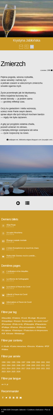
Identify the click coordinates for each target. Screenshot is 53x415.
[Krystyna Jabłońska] (27, 204)
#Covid (24, 318)
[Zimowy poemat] (18, 204)
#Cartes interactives (18, 346)
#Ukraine (9, 333)
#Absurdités (6, 318)
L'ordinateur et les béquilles (17, 271)
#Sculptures (6, 330)
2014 (8, 368)
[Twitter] (6, 397)
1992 (8, 362)
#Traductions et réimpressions (36, 330)
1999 (33, 362)
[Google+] (13, 397)
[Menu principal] (32, 47)
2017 (23, 368)
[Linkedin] (9, 397)
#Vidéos (5, 349)
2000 (38, 362)
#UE (3, 333)
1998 (28, 362)
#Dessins (31, 346)
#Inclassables (27, 321)
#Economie (41, 318)
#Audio (6, 346)
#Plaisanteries (40, 324)
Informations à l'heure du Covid (19, 302)
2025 (13, 371)
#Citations (16, 318)
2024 (8, 371)
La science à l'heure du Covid (18, 287)
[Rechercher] (26, 45)
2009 (33, 365)
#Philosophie (29, 324)
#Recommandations (27, 327)
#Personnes (6, 324)
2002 (48, 362)
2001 (43, 362)
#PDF (47, 346)
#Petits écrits (17, 324)
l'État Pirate (11, 225)
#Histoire (17, 321)
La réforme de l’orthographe (18, 279)
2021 (43, 368)
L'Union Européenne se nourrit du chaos (23, 248)
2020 (38, 368)
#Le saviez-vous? (41, 321)
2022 (48, 368)
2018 (28, 368)
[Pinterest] (17, 397)
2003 (4, 365)
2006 (18, 365)
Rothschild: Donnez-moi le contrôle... (21, 256)
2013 (4, 368)
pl (7, 384)
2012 (48, 365)
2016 (18, 368)
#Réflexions (41, 327)
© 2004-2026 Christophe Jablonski (13, 410)
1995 (13, 362)
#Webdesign (19, 333)
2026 (18, 371)
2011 (43, 365)
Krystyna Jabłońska (26, 40)
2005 (13, 365)
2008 (28, 365)
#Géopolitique (7, 321)
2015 (13, 368)
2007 (23, 365)
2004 (8, 365)
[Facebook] (2, 397)
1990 (4, 362)
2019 (33, 368)
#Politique (5, 327)
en (3, 384)
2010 (38, 365)
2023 (4, 371)
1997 (23, 362)
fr (5, 384)
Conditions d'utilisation (35, 410)
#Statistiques (17, 330)
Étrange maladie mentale (16, 240)
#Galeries (40, 346)
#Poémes (14, 327)
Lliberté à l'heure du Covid (17, 294)
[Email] (20, 397)
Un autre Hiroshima (14, 232)
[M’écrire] (21, 45)
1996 (18, 362)
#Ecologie (32, 318)
